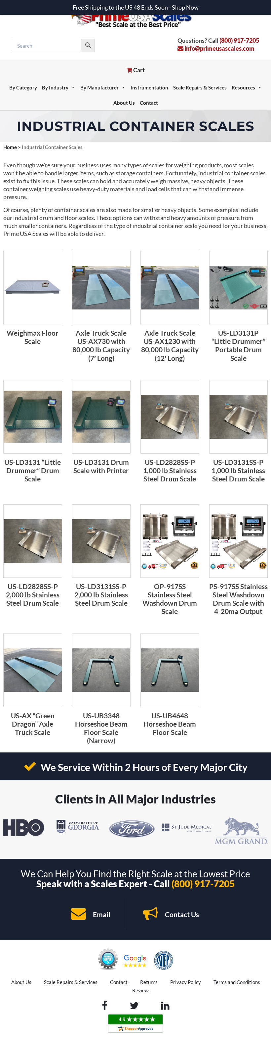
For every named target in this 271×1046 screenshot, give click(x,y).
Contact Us (181, 914)
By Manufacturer (99, 87)
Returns (149, 982)
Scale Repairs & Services (200, 87)
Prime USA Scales (135, 16)
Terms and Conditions (236, 982)
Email (101, 914)
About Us (124, 103)
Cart (138, 70)
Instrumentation (149, 87)
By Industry (55, 87)
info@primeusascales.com (218, 48)
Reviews (141, 990)
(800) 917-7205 (239, 40)
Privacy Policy (185, 982)
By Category (23, 87)
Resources (243, 87)
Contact (149, 103)
